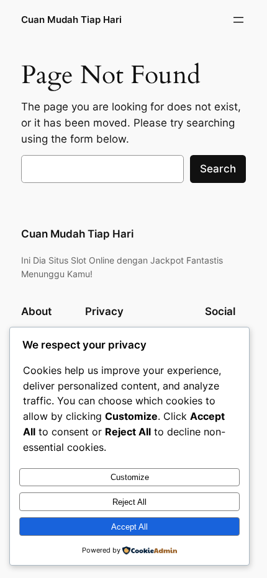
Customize (130, 477)
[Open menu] (238, 19)
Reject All (129, 502)
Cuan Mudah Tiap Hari (71, 19)
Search (218, 168)
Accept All (129, 526)
